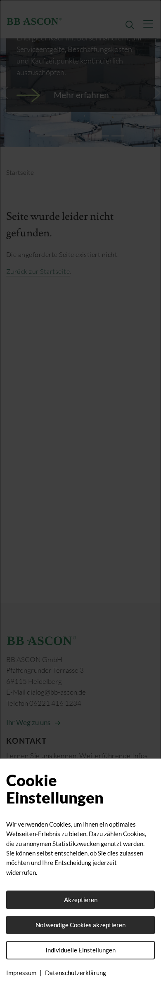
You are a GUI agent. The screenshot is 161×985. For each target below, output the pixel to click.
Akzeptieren (80, 899)
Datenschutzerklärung (75, 972)
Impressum (21, 972)
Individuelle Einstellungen (80, 950)
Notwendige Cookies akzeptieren (80, 924)
